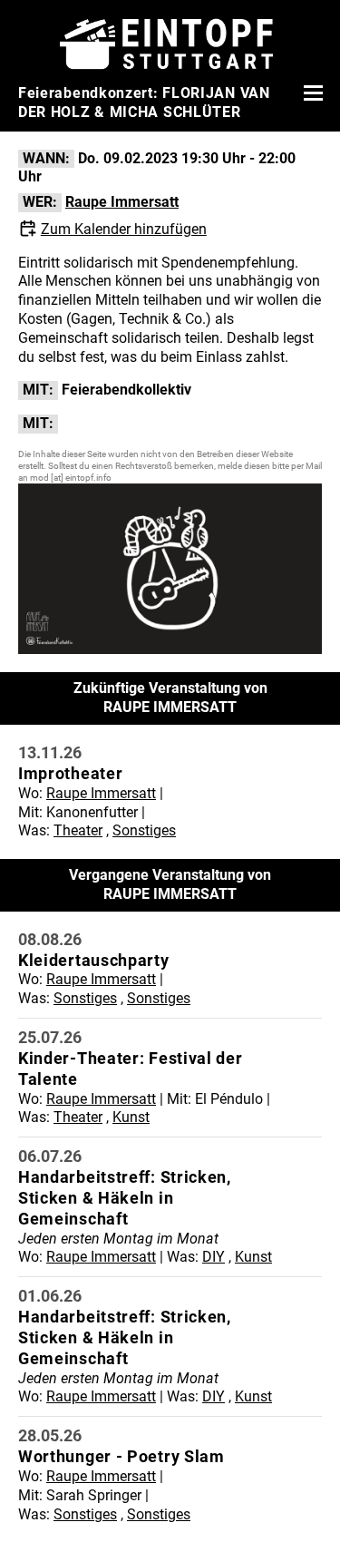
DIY (213, 1256)
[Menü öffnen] (311, 92)
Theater (77, 830)
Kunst (131, 1117)
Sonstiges (144, 830)
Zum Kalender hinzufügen (124, 229)
